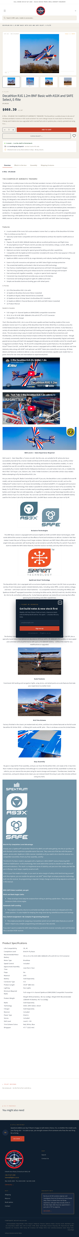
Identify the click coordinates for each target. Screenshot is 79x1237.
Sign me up (39, 628)
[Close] (60, 602)
